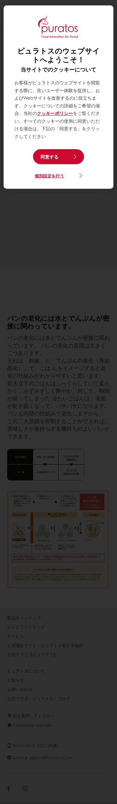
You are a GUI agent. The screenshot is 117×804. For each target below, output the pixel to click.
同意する (49, 156)
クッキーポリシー (55, 113)
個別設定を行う (49, 176)
